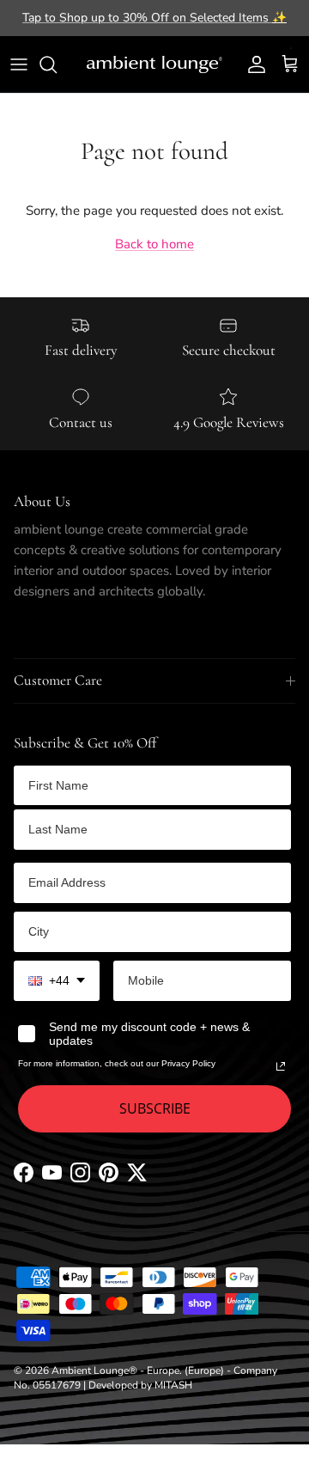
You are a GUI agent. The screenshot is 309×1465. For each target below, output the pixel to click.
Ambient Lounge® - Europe (115, 1370)
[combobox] (57, 981)
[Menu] (19, 64)
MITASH (173, 1385)
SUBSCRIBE (155, 1108)
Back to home (154, 244)
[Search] (57, 64)
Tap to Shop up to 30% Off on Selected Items (154, 17)
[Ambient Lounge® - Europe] (154, 64)
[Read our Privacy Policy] (280, 1066)
